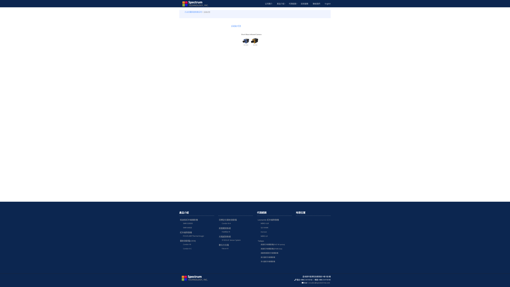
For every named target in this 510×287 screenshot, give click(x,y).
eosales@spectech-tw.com (319, 283)
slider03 (236, 26)
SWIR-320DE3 (188, 223)
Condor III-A (226, 223)
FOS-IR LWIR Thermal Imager (193, 236)
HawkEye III (226, 232)
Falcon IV (225, 248)
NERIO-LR (264, 236)
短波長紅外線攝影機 (189, 219)
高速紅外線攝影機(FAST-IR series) (273, 244)
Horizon (264, 232)
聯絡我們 (316, 3)
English (328, 3)
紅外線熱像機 (186, 232)
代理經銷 (292, 3)
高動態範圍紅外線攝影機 (269, 253)
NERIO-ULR (265, 223)
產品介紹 (280, 3)
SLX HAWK (264, 228)
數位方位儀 (224, 245)
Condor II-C (187, 249)
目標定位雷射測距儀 (228, 219)
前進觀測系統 (225, 228)
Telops (261, 241)
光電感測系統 (225, 236)
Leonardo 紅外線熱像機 (268, 219)
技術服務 (304, 3)
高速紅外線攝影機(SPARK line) (271, 249)
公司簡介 (268, 3)
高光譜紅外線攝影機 (268, 257)
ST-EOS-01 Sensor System (231, 240)
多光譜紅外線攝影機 (268, 261)
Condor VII (187, 244)
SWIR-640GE (187, 228)
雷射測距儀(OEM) (188, 240)
